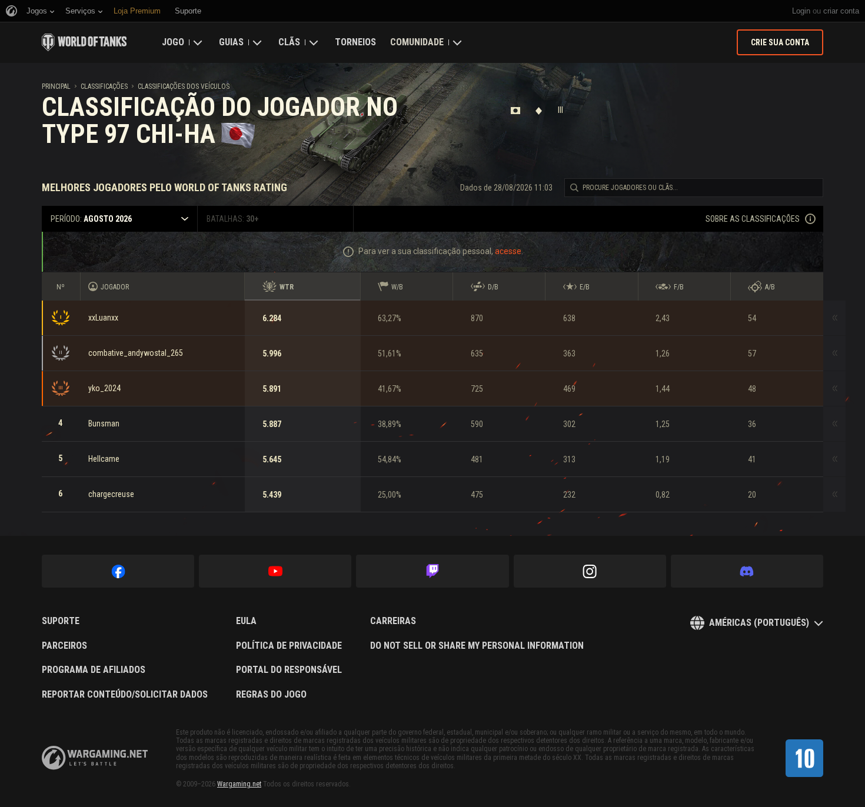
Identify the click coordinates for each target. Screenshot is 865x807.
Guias (231, 42)
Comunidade (417, 42)
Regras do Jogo (271, 694)
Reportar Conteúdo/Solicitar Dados (125, 694)
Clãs (289, 42)
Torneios (355, 42)
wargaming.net (95, 758)
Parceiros (64, 646)
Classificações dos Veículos (183, 86)
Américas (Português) (759, 622)
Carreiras (393, 621)
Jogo (173, 42)
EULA (246, 621)
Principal (56, 86)
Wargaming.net (239, 784)
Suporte (60, 621)
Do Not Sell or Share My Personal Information (477, 646)
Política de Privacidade (289, 646)
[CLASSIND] (804, 758)
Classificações (104, 86)
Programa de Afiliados (93, 670)
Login (801, 10)
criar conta (841, 10)
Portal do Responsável (289, 670)
